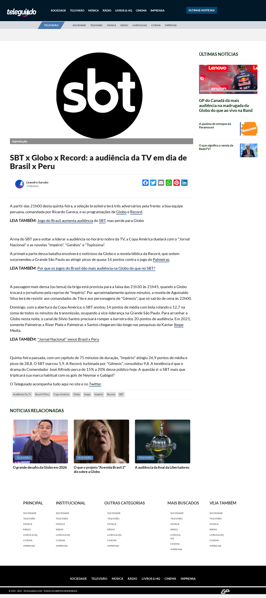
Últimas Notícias (201, 10)
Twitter (95, 383)
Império (98, 394)
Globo (121, 211)
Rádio (107, 10)
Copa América (61, 394)
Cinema (141, 10)
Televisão (77, 10)
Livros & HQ (123, 10)
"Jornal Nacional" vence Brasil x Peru (68, 339)
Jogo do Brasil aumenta (57, 220)
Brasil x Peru (42, 394)
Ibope (178, 324)
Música (93, 10)
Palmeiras (161, 259)
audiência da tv (22, 394)
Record (136, 211)
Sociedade (58, 10)
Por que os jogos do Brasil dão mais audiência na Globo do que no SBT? (96, 268)
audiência (85, 220)
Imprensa (158, 10)
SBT (102, 220)
